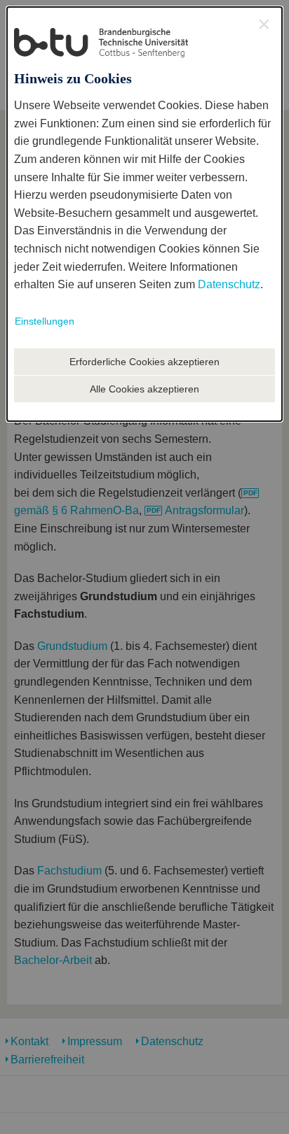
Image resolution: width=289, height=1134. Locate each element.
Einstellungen (44, 321)
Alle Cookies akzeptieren (144, 389)
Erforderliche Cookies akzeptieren (144, 361)
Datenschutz (229, 284)
